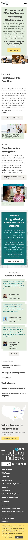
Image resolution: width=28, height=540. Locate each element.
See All (13, 354)
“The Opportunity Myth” (13, 261)
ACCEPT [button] (19, 537)
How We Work (6, 469)
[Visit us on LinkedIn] (19, 464)
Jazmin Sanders (15, 317)
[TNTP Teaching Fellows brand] (5, 3)
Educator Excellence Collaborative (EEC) (12, 511)
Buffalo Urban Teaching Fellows (13, 388)
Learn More (13, 50)
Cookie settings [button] (9, 537)
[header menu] (25, 3)
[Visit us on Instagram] (16, 464)
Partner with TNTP (6, 515)
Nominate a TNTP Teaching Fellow (10, 508)
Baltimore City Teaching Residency (10, 366)
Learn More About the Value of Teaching (12, 177)
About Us (5, 476)
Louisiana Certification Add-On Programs (13, 394)
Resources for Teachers (7, 518)
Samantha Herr (14, 294)
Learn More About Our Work (11, 118)
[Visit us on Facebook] (13, 464)
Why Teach (5, 473)
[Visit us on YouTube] (25, 464)
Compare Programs (9, 438)
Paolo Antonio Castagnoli (14, 343)
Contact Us (4, 521)
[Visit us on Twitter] (22, 464)
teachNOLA (6, 378)
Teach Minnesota (8, 383)
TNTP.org (5, 464)
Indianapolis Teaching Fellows (13, 372)
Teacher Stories (5, 505)
